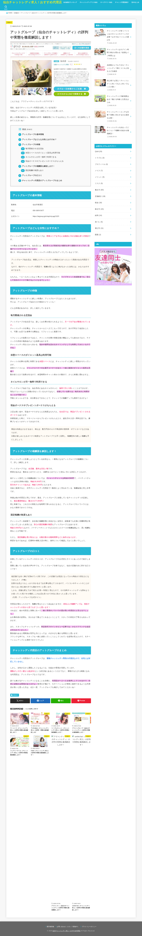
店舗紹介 (9, 22)
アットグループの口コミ (30, 175)
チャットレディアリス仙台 (89, 2)
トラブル (99, 158)
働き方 (99, 190)
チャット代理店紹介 (122, 2)
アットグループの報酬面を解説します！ (37, 166)
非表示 (29, 129)
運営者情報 (50, 926)
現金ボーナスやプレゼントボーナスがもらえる (43, 161)
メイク (99, 170)
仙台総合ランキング (70, 2)
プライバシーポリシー (89, 926)
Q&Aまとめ (135, 2)
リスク (99, 183)
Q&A (98, 151)
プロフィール (101, 164)
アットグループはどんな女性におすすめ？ (38, 139)
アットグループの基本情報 (31, 134)
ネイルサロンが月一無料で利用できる (39, 157)
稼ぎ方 (99, 209)
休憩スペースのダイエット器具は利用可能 (41, 153)
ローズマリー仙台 (106, 2)
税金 (98, 203)
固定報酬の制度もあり (33, 170)
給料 (98, 215)
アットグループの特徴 (29, 144)
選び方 (99, 228)
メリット (99, 177)
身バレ (99, 222)
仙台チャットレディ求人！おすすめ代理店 (32, 2)
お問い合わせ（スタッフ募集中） (68, 926)
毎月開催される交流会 (33, 148)
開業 (98, 235)
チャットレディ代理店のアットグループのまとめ (40, 180)
